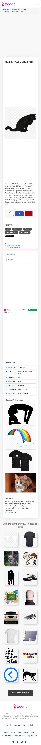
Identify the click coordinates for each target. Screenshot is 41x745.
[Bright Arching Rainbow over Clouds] (20, 437)
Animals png (16, 9)
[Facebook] (19, 213)
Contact (30, 725)
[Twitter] (13, 742)
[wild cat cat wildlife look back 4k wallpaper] (11, 558)
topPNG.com (32, 736)
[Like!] (11, 213)
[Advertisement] (20, 36)
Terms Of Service (10, 732)
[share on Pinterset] (28, 213)
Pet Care (27, 229)
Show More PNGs (19, 693)
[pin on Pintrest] (15, 534)
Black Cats (17, 229)
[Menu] (37, 3)
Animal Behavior (11, 232)
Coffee (11, 259)
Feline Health (25, 232)
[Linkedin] (26, 742)
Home (7, 9)
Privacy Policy (23, 732)
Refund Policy (6, 736)
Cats (24, 9)
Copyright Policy (19, 725)
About (9, 725)
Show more (9, 236)
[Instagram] (22, 742)
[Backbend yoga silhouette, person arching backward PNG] (20, 414)
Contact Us (12, 512)
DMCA (33, 732)
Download (33, 309)
